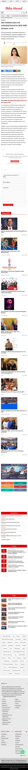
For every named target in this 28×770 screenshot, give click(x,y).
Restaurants (19, 734)
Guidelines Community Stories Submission (7, 715)
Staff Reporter (4, 295)
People (8, 15)
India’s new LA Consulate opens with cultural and (16, 622)
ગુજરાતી (24, 1)
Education (18, 736)
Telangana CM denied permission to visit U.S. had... (13, 352)
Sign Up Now (15, 161)
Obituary (20, 489)
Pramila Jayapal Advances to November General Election (16, 557)
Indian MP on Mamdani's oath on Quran (17, 599)
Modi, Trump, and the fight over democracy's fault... (10, 332)
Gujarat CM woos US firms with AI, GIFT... (13, 392)
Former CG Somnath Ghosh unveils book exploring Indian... (13, 292)
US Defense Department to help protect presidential (16, 613)
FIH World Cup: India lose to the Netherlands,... (10, 251)
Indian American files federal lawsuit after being (16, 617)
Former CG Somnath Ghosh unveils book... (11, 525)
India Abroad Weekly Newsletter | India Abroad (17, 608)
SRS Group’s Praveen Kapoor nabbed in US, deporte (17, 626)
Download (14, 549)
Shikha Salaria (4, 355)
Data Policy (18, 701)
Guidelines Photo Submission (7, 723)
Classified (20, 483)
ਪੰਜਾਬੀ (17, 1)
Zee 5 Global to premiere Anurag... (9, 529)
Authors (4, 701)
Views (9, 549)
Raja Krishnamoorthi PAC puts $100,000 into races (14, 231)
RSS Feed (4, 744)
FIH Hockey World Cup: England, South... (10, 522)
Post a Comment (8, 204)
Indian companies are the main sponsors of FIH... (14, 411)
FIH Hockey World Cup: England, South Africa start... (12, 271)
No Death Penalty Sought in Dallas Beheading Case (17, 571)
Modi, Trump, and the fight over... (9, 532)
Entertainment (19, 744)
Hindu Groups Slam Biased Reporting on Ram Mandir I (15, 604)
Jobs (20, 486)
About (16, 699)
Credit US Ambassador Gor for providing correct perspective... (13, 372)
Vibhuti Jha (3, 335)
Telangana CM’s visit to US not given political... (12, 431)
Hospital (18, 740)
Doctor (17, 742)
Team (4, 699)
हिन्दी (11, 1)
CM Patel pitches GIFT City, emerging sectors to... (12, 451)
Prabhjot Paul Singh (5, 254)
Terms (17, 703)
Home (3, 15)
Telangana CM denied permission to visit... (11, 535)
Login (21, 163)
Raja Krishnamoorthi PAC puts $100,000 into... (12, 515)
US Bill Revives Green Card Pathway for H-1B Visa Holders (16, 562)
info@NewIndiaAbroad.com (9, 696)
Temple (18, 746)
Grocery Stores (19, 748)
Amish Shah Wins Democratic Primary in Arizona (16, 566)
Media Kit (5, 705)
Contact (17, 707)
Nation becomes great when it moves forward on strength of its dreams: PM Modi (16, 552)
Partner (4, 703)
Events (7, 489)
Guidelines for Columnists (6, 710)
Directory (7, 483)
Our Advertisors (6, 707)
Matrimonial (7, 486)
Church (17, 738)
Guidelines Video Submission (7, 719)
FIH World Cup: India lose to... (8, 519)
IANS (2, 234)
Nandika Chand (9, 42)
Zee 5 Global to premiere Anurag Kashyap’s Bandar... (13, 312)
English (4, 1)
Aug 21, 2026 (24, 234)
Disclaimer (18, 705)
